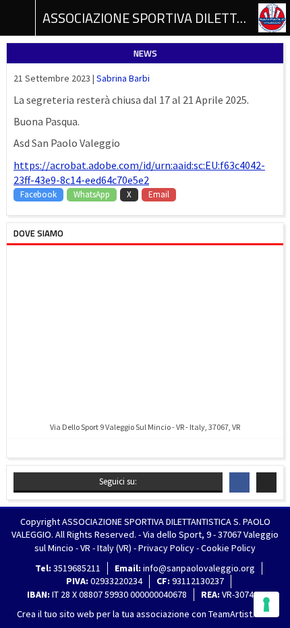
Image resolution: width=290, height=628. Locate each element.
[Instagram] (266, 482)
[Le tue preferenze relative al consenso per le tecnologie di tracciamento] (266, 604)
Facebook (38, 194)
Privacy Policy (166, 548)
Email (158, 194)
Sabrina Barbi (123, 78)
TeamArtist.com (240, 614)
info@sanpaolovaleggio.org (199, 568)
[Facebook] (239, 482)
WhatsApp (92, 194)
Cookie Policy (228, 548)
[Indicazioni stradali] (145, 334)
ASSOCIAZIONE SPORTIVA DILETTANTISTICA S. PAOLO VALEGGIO (145, 17)
